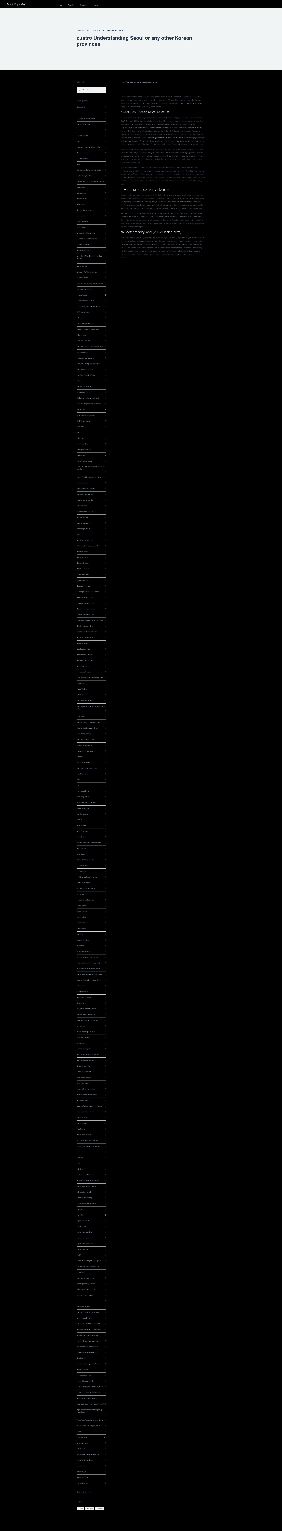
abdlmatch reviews (83, 153)
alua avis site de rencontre (85, 210)
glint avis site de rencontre (86, 888)
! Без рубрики (81, 107)
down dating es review (84, 734)
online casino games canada (86, 1186)
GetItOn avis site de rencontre (87, 877)
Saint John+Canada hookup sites (88, 1312)
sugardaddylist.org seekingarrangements (91, 1404)
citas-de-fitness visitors (85, 660)
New (78, 1152)
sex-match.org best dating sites (87, 1347)
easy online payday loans (85, 751)
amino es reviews (82, 216)
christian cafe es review (85, 626)
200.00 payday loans (83, 124)
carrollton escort (82, 517)
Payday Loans (81, 1226)
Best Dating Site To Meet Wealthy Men (90, 346)
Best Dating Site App (84, 341)
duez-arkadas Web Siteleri (86, 739)
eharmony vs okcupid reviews (87, 768)
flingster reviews (82, 814)
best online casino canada (85, 358)
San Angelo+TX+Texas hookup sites (89, 1324)
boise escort (81, 438)
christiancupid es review (85, 637)
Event (79, 780)
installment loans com (84, 951)
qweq (78, 1301)
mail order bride (82, 1117)
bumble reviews (82, 506)
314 (78, 130)
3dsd (78, 141)
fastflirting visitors (83, 797)
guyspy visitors (82, 911)
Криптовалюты (82, 1466)
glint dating (80, 894)
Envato (80, 1508)
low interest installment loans (87, 1095)
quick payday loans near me (86, 1289)
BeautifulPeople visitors (85, 324)
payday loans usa (82, 1249)
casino (79, 534)
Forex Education (82, 831)
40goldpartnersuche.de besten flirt (88, 147)
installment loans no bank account (88, 963)
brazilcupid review (83, 483)
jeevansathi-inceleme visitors (86, 1009)
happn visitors (81, 923)
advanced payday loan (84, 176)
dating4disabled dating (84, 700)
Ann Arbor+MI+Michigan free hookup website (89, 257)
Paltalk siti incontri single (85, 1198)
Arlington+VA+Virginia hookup (87, 272)
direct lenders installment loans (87, 728)
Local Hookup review (84, 1072)
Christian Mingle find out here (87, 632)
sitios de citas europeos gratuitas (88, 1364)
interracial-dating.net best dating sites (89, 974)
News (78, 1163)
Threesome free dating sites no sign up (90, 1420)
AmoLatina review (83, 222)
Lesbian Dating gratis (84, 1049)
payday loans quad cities (85, 1238)
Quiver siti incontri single (85, 1295)
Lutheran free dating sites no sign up (89, 1106)
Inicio (60, 5)
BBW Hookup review (83, 312)
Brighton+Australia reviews (86, 489)
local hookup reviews (84, 1077)
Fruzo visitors (81, 848)
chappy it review (82, 557)
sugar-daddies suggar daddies (87, 1398)
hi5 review (80, 934)
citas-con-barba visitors (85, 655)
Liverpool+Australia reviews (86, 1066)
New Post (80, 1158)
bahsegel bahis (82, 295)
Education (80, 757)
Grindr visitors (81, 906)
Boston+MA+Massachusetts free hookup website (91, 468)
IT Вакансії (80, 986)
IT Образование (82, 991)
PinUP (79, 1255)
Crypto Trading (82, 689)
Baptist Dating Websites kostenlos (88, 306)
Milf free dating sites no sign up (87, 1140)
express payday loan (83, 791)
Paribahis (80, 1209)
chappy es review (82, 552)
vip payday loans (82, 1443)
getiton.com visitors (83, 883)
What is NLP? (81, 1449)
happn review (81, 917)
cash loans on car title (84, 523)
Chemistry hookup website (86, 603)
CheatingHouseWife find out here (88, 592)
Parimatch (80, 1215)
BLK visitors (80, 427)
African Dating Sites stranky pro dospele (90, 181)
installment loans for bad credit (87, 957)
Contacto (95, 5)
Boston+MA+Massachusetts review (89, 477)
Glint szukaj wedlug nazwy (86, 900)
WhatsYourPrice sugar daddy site (88, 1454)
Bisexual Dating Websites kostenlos (89, 404)
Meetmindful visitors (84, 1135)
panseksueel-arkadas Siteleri (86, 1203)
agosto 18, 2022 (83, 31)
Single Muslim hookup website (87, 1352)
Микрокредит (81, 1472)
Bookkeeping (81, 455)
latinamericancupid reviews (86, 1032)
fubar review (81, 854)
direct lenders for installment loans (88, 722)
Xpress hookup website (85, 1460)
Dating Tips (80, 695)
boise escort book (83, 444)
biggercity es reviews (84, 387)
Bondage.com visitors (84, 450)
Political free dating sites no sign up (89, 1261)
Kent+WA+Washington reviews (87, 1020)
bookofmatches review (84, 461)
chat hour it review (83, 563)
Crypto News (81, 683)
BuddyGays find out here (85, 494)
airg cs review (81, 193)
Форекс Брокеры (82, 1477)
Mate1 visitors (81, 1129)
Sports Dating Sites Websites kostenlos (90, 1387)
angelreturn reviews (83, 250)
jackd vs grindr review (84, 997)
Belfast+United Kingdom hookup (88, 329)
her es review (81, 928)
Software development (85, 1375)
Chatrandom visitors (83, 580)
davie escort (81, 717)
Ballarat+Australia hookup (85, 301)
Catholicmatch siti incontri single (88, 546)
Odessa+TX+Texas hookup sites (88, 1181)
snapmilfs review (82, 1370)
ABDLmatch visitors (83, 159)
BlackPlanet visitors (83, 421)
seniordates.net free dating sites (88, 1335)
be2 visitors (80, 318)
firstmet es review (83, 808)
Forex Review (81, 837)
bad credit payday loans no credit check (90, 283)
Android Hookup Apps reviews (87, 239)
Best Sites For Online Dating (86, 375)
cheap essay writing (83, 586)
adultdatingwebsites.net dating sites (89, 170)
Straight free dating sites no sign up (89, 1392)
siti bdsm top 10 (82, 1358)
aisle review (81, 204)
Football (79, 820)
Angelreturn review (83, 244)
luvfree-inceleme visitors (85, 1112)
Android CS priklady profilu (86, 233)
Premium (90, 1508)
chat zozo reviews (83, 569)
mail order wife (82, 1123)
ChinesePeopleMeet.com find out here (90, 620)
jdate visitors (81, 1003)
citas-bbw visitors (83, 643)
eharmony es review (83, 762)
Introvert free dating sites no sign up (89, 980)
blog (78, 432)
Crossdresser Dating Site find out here (90, 678)
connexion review (83, 666)
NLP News (80, 1169)
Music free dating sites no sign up (88, 1146)
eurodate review (82, 774)
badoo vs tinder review (84, 289)
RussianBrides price (83, 1307)
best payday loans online (85, 369)
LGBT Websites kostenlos (85, 1060)
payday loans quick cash (85, 1244)
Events (79, 785)
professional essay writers (86, 1278)
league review (81, 1043)
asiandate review (82, 278)
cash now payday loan (84, 529)
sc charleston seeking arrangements (107, 31)
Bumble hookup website (85, 500)
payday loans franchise (84, 1232)
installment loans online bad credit (88, 969)
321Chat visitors (82, 136)
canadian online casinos (85, 511)
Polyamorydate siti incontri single (88, 1266)
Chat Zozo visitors (83, 574)
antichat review (82, 266)
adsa (78, 164)
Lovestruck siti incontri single (86, 1089)
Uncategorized (82, 1437)
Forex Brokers (81, 825)
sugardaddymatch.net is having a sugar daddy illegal (90, 1411)
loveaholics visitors (83, 1083)
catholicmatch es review (85, 540)
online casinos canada (84, 1192)
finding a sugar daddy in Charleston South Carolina (165, 138)
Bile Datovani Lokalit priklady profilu (88, 398)
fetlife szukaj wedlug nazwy (86, 802)
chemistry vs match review (86, 609)
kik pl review (81, 1026)
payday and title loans (84, 1221)
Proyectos (71, 5)
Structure (100, 1508)
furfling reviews (82, 871)
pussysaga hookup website (86, 1284)
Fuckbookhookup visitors (85, 860)
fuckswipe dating (82, 865)
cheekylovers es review (85, 597)
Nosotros (83, 5)
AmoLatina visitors (83, 227)
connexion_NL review (84, 672)
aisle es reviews (82, 199)
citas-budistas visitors (84, 649)
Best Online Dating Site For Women (88, 364)
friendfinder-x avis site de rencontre (89, 843)
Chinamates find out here (85, 615)
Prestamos (80, 1272)
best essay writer (82, 352)
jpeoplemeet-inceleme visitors (87, 1014)
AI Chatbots (81, 187)
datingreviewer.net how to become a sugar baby (91, 707)
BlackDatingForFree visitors (86, 415)
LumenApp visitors (83, 1100)
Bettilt (79, 381)
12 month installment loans (86, 118)
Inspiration (80, 946)
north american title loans (85, 1175)
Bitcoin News (81, 409)
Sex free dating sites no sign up (87, 1341)
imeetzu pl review (83, 940)
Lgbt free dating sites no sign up (88, 1054)
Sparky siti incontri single (85, 1381)
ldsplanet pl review (83, 1037)
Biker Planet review (83, 392)
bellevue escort (82, 335)
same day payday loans (84, 1318)
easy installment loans (84, 745)
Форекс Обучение (83, 1483)
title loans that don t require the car (88, 1426)
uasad (79, 1431)
